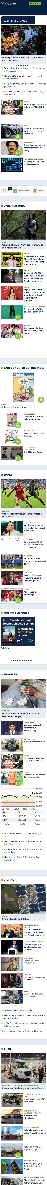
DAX (4, 816)
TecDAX (5, 823)
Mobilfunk (34, 3)
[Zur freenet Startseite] (8, 3)
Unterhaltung (14, 205)
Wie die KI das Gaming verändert (18, 1010)
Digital (9, 879)
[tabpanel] (23, 44)
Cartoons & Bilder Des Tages (24, 368)
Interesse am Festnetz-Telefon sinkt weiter (23, 1031)
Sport (8, 474)
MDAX (5, 820)
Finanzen (10, 674)
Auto (7, 1049)
